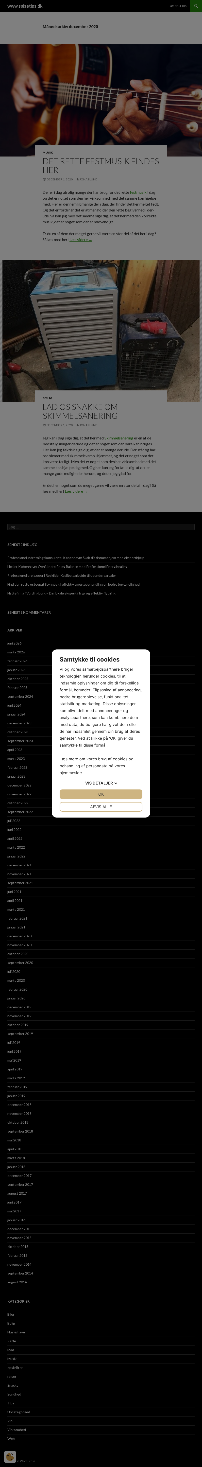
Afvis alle (101, 806)
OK (101, 794)
